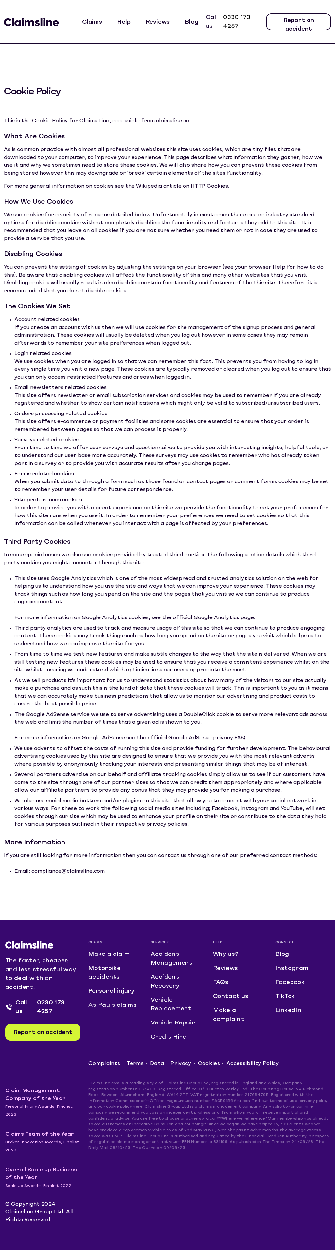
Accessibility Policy (252, 1063)
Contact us (230, 996)
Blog (191, 22)
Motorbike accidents (104, 973)
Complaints (104, 1063)
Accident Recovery (165, 981)
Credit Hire (168, 1037)
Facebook (290, 982)
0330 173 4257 (236, 22)
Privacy (180, 1063)
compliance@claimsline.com (68, 871)
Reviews (158, 22)
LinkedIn (288, 1010)
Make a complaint (228, 1015)
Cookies (209, 1063)
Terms (135, 1063)
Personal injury (111, 991)
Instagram (292, 968)
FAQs (220, 982)
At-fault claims (112, 1005)
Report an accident (298, 24)
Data (157, 1063)
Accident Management (171, 959)
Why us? (225, 954)
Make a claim (109, 954)
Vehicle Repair (173, 1023)
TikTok (285, 996)
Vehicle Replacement (171, 1004)
